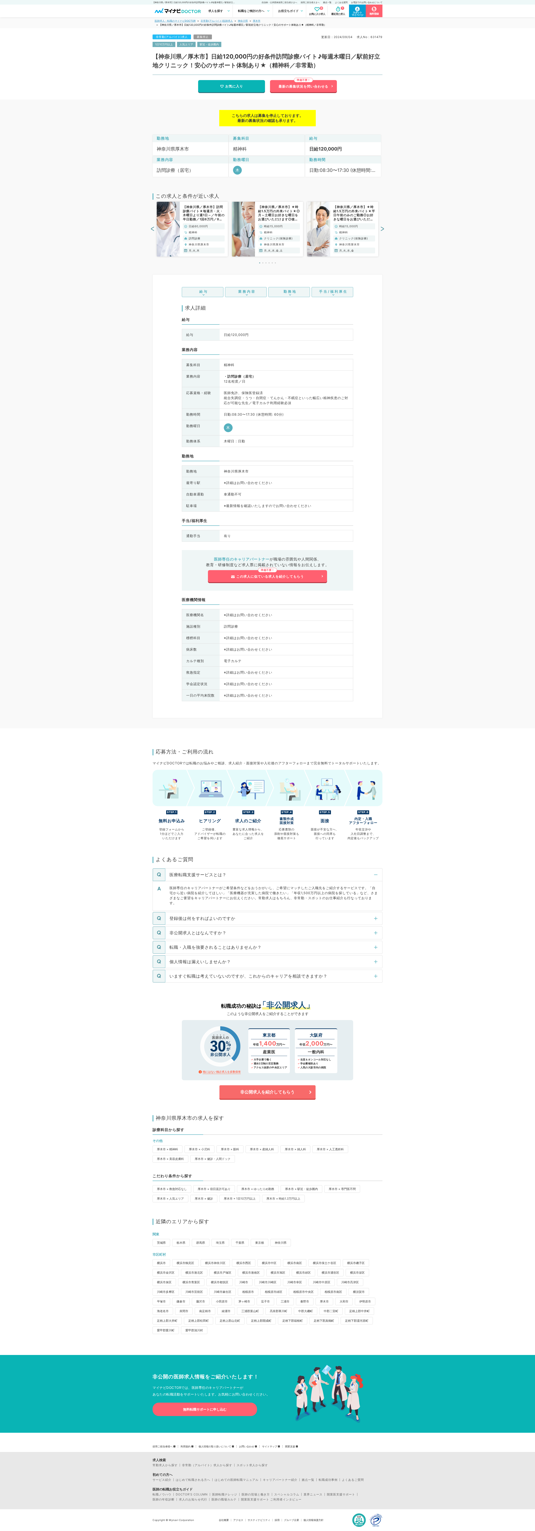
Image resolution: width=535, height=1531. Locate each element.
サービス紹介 (162, 1479)
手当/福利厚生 (333, 291)
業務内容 (247, 291)
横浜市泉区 (164, 1282)
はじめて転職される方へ (193, 1479)
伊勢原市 (365, 1301)
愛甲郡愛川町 (166, 1330)
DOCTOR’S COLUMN (192, 1494)
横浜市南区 (294, 1263)
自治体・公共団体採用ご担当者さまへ (279, 2)
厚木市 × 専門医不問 (342, 1189)
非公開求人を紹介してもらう (267, 1091)
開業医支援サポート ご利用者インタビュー (271, 1499)
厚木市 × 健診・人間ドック (213, 1159)
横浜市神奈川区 (215, 1263)
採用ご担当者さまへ (310, 2)
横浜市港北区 (194, 1272)
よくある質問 (341, 2)
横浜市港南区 (251, 1272)
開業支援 (290, 1446)
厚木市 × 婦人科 (295, 1149)
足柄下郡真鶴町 (324, 1320)
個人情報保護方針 (313, 1520)
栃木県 (181, 1242)
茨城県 (161, 1242)
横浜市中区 (269, 1263)
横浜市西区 (243, 1263)
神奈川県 (243, 20)
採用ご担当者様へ (163, 1446)
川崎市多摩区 (166, 1291)
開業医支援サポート (341, 1494)
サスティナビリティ (259, 1520)
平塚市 (161, 1301)
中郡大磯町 (305, 1311)
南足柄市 (205, 1311)
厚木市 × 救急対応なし (172, 1189)
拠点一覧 (327, 2)
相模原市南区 (333, 1291)
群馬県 (200, 1242)
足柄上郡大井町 (167, 1320)
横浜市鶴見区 (185, 1263)
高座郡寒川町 (278, 1311)
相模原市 (248, 1291)
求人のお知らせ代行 (193, 1499)
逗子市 (265, 1301)
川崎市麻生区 (222, 1291)
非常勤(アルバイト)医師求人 (217, 20)
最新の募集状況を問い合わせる (303, 86)
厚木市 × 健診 (204, 1198)
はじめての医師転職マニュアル (237, 1479)
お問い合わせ (246, 1446)
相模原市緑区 (273, 1291)
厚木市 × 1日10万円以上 (240, 1198)
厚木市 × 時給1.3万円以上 (283, 1198)
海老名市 (163, 1311)
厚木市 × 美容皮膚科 (170, 1159)
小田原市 (222, 1301)
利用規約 (186, 1446)
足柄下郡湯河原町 (356, 1320)
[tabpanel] (192, 229)
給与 (203, 291)
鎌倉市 (181, 1301)
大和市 (344, 1301)
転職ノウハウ (162, 1494)
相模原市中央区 (303, 1291)
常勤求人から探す (165, 1465)
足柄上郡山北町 (230, 1320)
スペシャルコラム (286, 1494)
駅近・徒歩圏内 (209, 44)
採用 (277, 1520)
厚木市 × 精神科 (167, 1149)
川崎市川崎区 (267, 1282)
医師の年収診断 (164, 1499)
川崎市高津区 (350, 1282)
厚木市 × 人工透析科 (330, 1149)
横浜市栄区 (357, 1272)
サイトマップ (269, 1446)
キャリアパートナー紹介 (280, 1479)
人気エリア (186, 44)
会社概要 (224, 1520)
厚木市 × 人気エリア (170, 1198)
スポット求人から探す (252, 1465)
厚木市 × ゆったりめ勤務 (257, 1189)
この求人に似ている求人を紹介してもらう (270, 576)
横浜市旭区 (278, 1272)
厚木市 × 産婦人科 (262, 1149)
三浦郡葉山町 (250, 1311)
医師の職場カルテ (224, 1499)
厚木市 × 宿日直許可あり (214, 1189)
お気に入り (234, 86)
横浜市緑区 (303, 1272)
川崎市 (243, 1282)
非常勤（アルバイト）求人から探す (207, 1465)
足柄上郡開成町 (261, 1320)
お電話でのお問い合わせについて (366, 2)
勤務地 (290, 291)
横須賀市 (359, 1291)
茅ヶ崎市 (244, 1301)
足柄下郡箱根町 (292, 1320)
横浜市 (161, 1263)
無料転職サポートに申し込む (205, 1409)
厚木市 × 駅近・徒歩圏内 (301, 1189)
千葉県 (240, 1242)
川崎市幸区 (294, 1282)
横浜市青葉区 (191, 1282)
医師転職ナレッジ (224, 1494)
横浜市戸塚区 (222, 1272)
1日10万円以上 (164, 44)
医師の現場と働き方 (256, 1494)
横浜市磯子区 (356, 1263)
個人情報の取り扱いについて (215, 1446)
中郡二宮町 (331, 1311)
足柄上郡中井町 (359, 1311)
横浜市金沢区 (166, 1272)
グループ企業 (291, 1520)
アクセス (238, 1520)
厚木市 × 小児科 (199, 1149)
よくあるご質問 (353, 1479)
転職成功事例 (328, 1479)
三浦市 (285, 1301)
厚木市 (256, 20)
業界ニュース (313, 1494)
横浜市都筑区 (219, 1282)
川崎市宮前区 (194, 1291)
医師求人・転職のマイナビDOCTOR (175, 20)
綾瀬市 (226, 1311)
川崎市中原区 (321, 1282)
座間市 (184, 1311)
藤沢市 (200, 1301)
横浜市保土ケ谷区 (324, 1263)
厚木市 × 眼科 (230, 1149)
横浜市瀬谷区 (330, 1272)
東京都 (259, 1242)
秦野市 (304, 1301)
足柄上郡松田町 (198, 1320)
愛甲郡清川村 (194, 1330)
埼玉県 (220, 1242)
